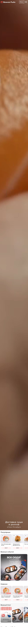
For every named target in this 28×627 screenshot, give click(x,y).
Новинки (4, 584)
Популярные (5, 532)
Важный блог (6, 605)
